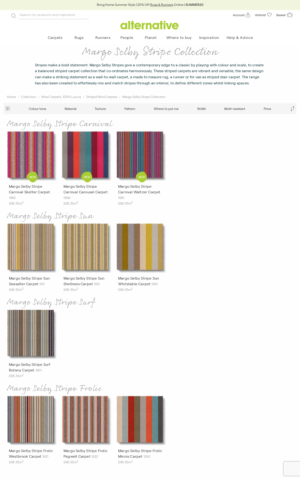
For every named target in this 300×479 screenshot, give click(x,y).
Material (70, 108)
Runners (102, 37)
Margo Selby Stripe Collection (143, 96)
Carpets (55, 37)
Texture (100, 108)
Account (239, 15)
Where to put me (166, 108)
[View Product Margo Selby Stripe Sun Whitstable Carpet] (141, 249)
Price (267, 108)
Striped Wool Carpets (101, 96)
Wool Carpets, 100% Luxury (61, 96)
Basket (281, 15)
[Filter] (8, 108)
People (126, 37)
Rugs (79, 37)
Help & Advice (240, 37)
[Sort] (292, 108)
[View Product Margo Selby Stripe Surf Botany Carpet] (32, 335)
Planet (151, 37)
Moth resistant (234, 108)
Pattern (129, 108)
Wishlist (260, 15)
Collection (28, 96)
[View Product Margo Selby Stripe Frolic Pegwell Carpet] (87, 421)
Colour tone (37, 108)
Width (201, 108)
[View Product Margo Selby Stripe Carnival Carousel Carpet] (87, 157)
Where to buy (178, 37)
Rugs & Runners (161, 4)
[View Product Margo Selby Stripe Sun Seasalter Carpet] (32, 249)
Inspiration (209, 37)
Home (11, 96)
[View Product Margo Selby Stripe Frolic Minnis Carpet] (141, 421)
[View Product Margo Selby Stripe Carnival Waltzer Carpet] (141, 157)
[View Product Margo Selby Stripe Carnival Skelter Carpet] (32, 157)
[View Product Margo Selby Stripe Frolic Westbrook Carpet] (32, 421)
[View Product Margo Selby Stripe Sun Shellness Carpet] (87, 249)
